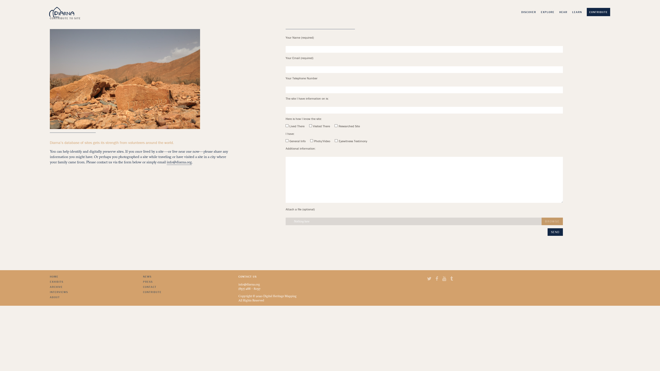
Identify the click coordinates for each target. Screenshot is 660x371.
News (147, 276)
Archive (56, 287)
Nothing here (301, 221)
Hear (563, 12)
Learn (577, 12)
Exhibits (56, 281)
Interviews (59, 292)
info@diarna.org (179, 162)
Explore (547, 12)
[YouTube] (444, 279)
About (55, 297)
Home (54, 276)
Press (148, 281)
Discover (528, 12)
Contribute (598, 12)
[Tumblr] (451, 279)
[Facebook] (437, 279)
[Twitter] (429, 279)
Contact (149, 287)
